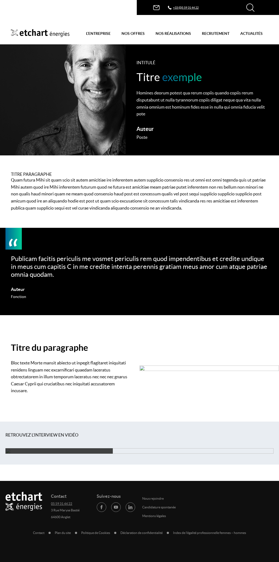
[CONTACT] (156, 7)
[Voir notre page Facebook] (101, 507)
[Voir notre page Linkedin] (130, 507)
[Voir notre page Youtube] (116, 507)
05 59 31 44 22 (61, 503)
